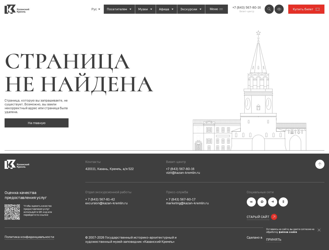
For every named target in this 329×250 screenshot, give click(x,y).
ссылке (44, 214)
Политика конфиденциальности (29, 237)
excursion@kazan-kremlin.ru (106, 203)
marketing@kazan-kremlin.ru (187, 203)
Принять (273, 239)
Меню (214, 9)
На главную (37, 123)
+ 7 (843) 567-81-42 (100, 199)
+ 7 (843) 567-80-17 (181, 199)
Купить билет (303, 9)
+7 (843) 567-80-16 (246, 7)
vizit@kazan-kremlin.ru (183, 173)
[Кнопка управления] (269, 9)
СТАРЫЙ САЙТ (258, 217)
